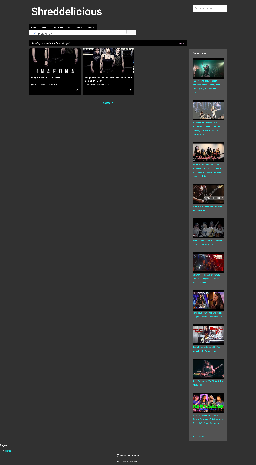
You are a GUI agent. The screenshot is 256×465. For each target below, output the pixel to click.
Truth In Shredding (62, 27)
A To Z (79, 27)
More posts (108, 103)
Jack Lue (91, 27)
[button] (76, 90)
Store (44, 27)
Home (33, 27)
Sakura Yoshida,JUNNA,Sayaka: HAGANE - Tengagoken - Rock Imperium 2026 (206, 279)
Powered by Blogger (129, 455)
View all (181, 43)
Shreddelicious (66, 11)
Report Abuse (198, 437)
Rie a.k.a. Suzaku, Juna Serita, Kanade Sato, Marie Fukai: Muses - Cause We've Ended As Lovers (208, 419)
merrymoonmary (134, 461)
